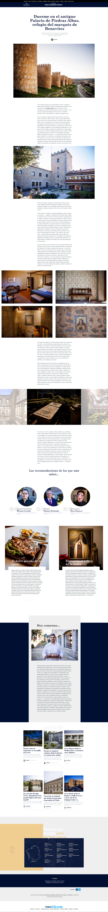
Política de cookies (64, 909)
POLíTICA (49, 1)
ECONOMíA (45, 1)
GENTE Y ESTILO (71, 1)
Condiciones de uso (45, 909)
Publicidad (76, 909)
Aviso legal (37, 909)
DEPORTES (40, 1)
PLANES (65, 1)
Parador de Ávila (50, 108)
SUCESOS (57, 1)
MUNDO (53, 1)
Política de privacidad (54, 909)
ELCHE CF (30, 1)
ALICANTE (25, 1)
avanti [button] (79, 407)
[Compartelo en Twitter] (79, 889)
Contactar (32, 909)
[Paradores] (34, 4)
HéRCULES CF (34, 1)
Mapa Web (71, 909)
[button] (12, 848)
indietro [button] (28, 407)
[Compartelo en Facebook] (77, 889)
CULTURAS (62, 1)
